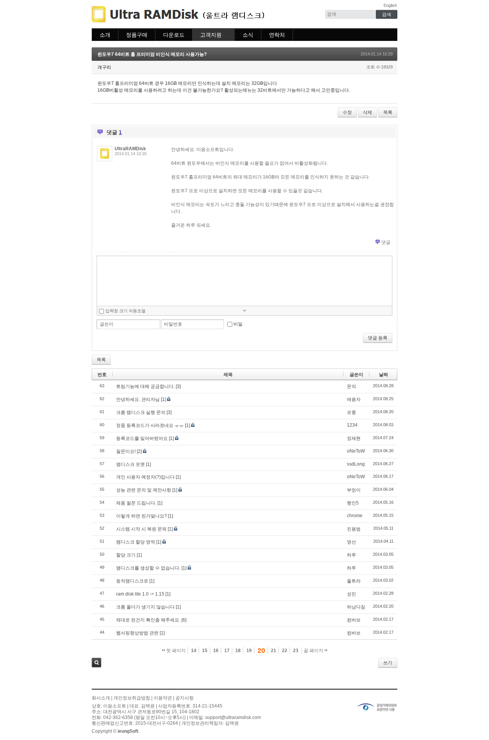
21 (273, 650)
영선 (351, 542)
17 (227, 650)
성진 (351, 594)
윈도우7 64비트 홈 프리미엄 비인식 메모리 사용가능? (152, 54)
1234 (352, 425)
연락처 (277, 35)
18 (238, 650)
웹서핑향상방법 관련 (137, 633)
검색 (96, 662)
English (390, 5)
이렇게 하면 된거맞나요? (141, 516)
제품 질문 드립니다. (136, 503)
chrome (355, 515)
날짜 (383, 374)
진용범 (354, 529)
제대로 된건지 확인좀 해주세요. (148, 620)
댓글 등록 (377, 338)
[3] (178, 386)
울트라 (354, 581)
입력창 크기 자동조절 (125, 310)
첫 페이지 (175, 650)
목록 (387, 112)
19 (249, 650)
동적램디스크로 (132, 581)
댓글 (385, 242)
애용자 (354, 399)
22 (284, 650)
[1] (163, 399)
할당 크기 (126, 555)
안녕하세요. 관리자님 (138, 399)
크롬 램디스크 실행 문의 (140, 412)
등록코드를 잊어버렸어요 (142, 438)
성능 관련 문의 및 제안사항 (143, 490)
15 (204, 650)
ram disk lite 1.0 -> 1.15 (140, 594)
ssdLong (356, 464)
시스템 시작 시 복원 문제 (141, 529)
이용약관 (163, 698)
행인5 (353, 503)
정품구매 (136, 35)
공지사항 (184, 698)
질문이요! (126, 451)
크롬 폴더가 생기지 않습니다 (145, 607)
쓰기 (387, 662)
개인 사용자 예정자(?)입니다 (145, 477)
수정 (347, 112)
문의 (351, 386)
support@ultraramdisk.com (233, 717)
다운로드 (174, 35)
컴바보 (354, 620)
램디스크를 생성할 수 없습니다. (148, 568)
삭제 (367, 112)
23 (295, 650)
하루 (351, 555)
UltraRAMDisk (130, 148)
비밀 (238, 324)
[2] (139, 451)
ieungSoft (128, 731)
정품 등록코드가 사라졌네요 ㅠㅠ (150, 425)
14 (193, 650)
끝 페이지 (314, 650)
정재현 (354, 438)
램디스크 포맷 (130, 464)
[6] (183, 620)
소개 (105, 35)
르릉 (351, 412)
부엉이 (354, 490)
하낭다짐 (356, 607)
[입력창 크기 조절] (244, 310)
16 (216, 650)
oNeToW (356, 451)
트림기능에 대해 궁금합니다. (145, 386)
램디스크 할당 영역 (135, 542)
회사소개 (101, 698)
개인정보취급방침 (131, 698)
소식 (248, 35)
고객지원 (211, 35)
